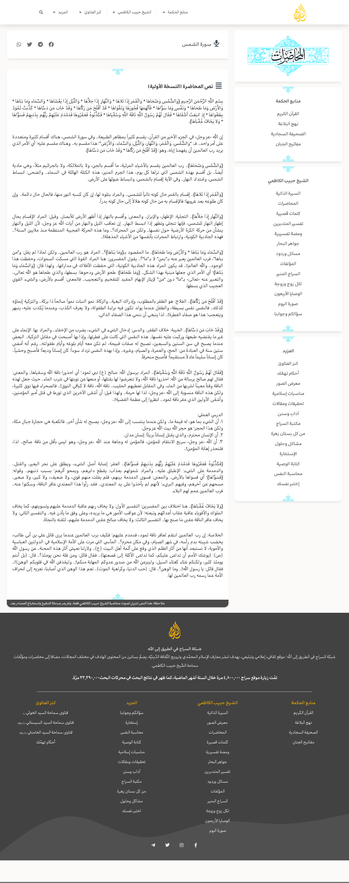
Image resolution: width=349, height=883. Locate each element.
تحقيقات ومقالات (132, 761)
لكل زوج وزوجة (217, 810)
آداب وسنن (131, 771)
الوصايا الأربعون (217, 820)
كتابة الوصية (131, 742)
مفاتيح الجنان (303, 742)
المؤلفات (217, 791)
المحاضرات (218, 732)
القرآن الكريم (303, 712)
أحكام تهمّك (45, 742)
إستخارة (131, 722)
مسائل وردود (217, 781)
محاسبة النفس (131, 732)
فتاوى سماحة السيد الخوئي (45, 712)
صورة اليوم (217, 830)
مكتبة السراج (131, 781)
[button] (41, 12)
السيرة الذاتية (217, 712)
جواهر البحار (217, 761)
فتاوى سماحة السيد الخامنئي (46, 732)
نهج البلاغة (303, 722)
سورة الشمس (196, 44)
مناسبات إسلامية (131, 752)
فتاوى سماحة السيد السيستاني (45, 722)
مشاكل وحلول (131, 801)
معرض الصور (217, 722)
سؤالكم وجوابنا (131, 712)
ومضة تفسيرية (217, 752)
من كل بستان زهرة (131, 791)
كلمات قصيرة (217, 742)
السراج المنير (217, 801)
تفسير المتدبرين (217, 771)
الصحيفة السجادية (303, 732)
